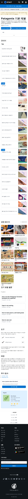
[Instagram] (11, 479)
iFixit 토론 (3, 434)
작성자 (5, 392)
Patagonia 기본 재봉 (14, 9)
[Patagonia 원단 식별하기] (7, 242)
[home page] (8, 2)
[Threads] (22, 479)
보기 (23, 337)
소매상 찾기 (17, 438)
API (1, 440)
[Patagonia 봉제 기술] (7, 229)
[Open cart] (22, 2)
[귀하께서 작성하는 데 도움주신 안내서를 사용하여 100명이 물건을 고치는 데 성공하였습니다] (12, 404)
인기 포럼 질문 (6, 287)
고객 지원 (3, 432)
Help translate (13, 474)
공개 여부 (3, 449)
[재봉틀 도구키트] (20, 266)
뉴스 (15, 432)
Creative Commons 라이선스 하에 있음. (14, 494)
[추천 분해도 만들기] (15, 404)
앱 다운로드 (17, 444)
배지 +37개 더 (13, 405)
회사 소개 (3, 430)
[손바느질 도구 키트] (7, 254)
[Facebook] (6, 479)
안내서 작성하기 (6, 28)
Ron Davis (6, 25)
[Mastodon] (17, 479)
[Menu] (2, 2)
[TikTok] (3, 479)
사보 (2, 438)
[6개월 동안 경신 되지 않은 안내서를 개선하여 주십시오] (17, 404)
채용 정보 (3, 436)
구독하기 (14, 465)
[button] (19, 2)
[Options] (2, 9)
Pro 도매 (16, 436)
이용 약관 (3, 451)
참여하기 (16, 434)
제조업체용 (17, 440)
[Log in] (26, 2)
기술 (2, 44)
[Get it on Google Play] (20, 452)
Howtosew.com (5, 377)
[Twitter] (9, 479)
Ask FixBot (13, 386)
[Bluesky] (19, 479)
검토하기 (16, 14)
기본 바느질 (6, 9)
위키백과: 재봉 (5, 376)
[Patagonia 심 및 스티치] (20, 229)
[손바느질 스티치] (7, 266)
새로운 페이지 (24, 222)
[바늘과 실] (20, 242)
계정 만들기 (19, 6)
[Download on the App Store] (20, 447)
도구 (2, 329)
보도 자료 (16, 430)
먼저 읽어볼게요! (5, 468)
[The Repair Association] (24, 479)
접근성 (2, 447)
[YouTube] (14, 479)
